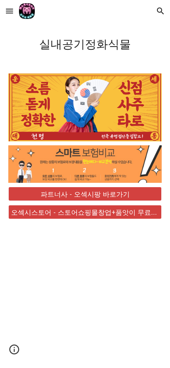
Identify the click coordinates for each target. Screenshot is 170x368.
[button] (9, 11)
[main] (85, 43)
